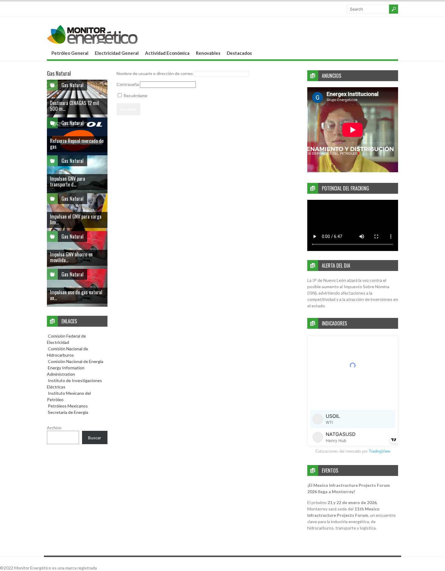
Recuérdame (135, 95)
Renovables (208, 53)
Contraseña (128, 84)
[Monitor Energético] (92, 42)
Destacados (239, 53)
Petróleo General (69, 53)
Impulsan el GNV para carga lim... (75, 219)
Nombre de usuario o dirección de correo (155, 73)
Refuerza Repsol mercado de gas (77, 143)
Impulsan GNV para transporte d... (67, 181)
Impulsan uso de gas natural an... (76, 295)
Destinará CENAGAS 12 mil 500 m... (74, 105)
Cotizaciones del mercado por (352, 451)
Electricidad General (117, 53)
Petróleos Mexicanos (67, 405)
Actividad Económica (167, 53)
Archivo (54, 427)
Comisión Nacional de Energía (75, 361)
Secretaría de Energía (67, 412)
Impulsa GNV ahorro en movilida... (71, 257)
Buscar (94, 437)
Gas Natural (72, 85)
